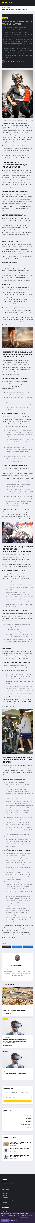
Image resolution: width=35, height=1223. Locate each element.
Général (29, 1118)
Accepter (5, 1220)
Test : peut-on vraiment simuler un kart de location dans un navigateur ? (17, 1009)
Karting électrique (26, 1124)
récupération (6, 374)
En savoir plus (24, 1217)
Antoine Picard (7, 1013)
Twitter (7, 946)
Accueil (4, 7)
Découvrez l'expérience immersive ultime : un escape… (20, 1149)
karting (4, 701)
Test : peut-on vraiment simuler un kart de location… (20, 1143)
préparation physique (10, 509)
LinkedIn (29, 946)
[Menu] (31, 2)
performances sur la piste (10, 557)
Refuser (13, 1220)
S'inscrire (17, 1101)
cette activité (6, 937)
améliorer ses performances (23, 139)
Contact (5, 1211)
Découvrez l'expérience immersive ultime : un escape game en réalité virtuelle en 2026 (15, 1041)
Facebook (18, 946)
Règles (29, 1127)
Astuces (9, 7)
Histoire (29, 1121)
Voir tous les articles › (17, 977)
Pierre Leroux (17, 965)
